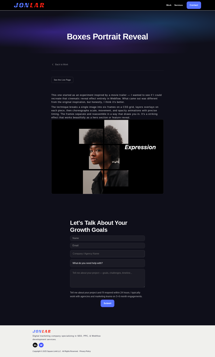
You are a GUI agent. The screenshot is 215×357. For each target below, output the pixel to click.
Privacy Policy (85, 351)
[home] (29, 5)
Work (168, 5)
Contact (194, 5)
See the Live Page (62, 80)
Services (178, 5)
